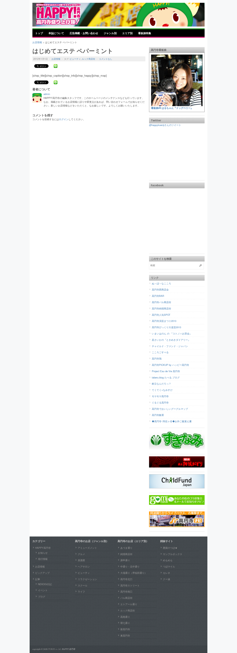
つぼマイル (169, 566)
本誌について (56, 33)
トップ (39, 33)
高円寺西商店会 (160, 289)
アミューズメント (87, 547)
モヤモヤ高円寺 (160, 396)
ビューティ (75, 58)
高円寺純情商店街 (161, 308)
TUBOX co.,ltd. (54, 649)
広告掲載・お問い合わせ (84, 33)
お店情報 (55, 58)
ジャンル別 (110, 33)
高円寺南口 (126, 591)
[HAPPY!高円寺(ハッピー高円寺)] (64, 14)
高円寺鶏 (156, 358)
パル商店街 (126, 598)
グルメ (81, 554)
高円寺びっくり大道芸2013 (166, 327)
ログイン (64, 119)
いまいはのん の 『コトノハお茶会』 (172, 333)
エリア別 (127, 33)
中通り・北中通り (130, 566)
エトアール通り (128, 604)
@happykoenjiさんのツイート (165, 125)
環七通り (125, 623)
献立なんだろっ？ (161, 383)
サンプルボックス (172, 554)
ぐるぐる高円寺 (160, 402)
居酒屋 (81, 560)
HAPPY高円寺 (43, 547)
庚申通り (125, 560)
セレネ (166, 573)
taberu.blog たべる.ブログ (166, 377)
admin (47, 94)
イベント (43, 590)
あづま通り (126, 547)
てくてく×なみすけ (162, 390)
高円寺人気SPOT (161, 314)
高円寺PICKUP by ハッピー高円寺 (170, 365)
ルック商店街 (88, 58)
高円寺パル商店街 (161, 302)
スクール (82, 585)
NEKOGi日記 (45, 584)
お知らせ (43, 552)
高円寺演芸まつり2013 (164, 321)
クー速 (166, 579)
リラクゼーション (87, 579)
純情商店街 (126, 554)
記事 (37, 579)
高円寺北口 (126, 579)
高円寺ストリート (130, 585)
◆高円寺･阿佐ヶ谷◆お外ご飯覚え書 (172, 421)
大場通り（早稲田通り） (133, 573)
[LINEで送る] (55, 66)
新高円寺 (125, 629)
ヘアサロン (84, 566)
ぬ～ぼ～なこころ (161, 283)
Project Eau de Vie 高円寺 (166, 371)
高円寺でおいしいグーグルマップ (170, 409)
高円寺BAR (158, 296)
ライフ (81, 591)
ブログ (41, 596)
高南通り (125, 616)
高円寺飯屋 (158, 415)
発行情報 (43, 559)
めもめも (168, 560)
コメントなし (105, 58)
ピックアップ (42, 573)
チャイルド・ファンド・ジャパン (170, 346)
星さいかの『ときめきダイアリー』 (171, 340)
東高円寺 (125, 635)
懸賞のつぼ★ (170, 547)
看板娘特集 (144, 33)
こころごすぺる (160, 352)
